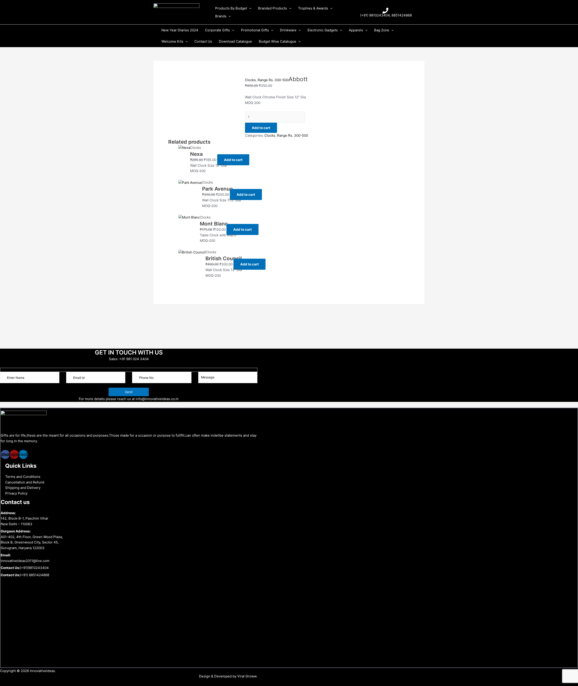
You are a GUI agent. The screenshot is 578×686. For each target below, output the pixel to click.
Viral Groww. (246, 676)
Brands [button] (220, 16)
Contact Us (203, 41)
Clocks (250, 80)
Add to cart (261, 128)
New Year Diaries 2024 (179, 30)
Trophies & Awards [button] (313, 8)
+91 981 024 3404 (134, 359)
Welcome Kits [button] (172, 41)
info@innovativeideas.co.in (157, 399)
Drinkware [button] (288, 30)
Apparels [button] (356, 30)
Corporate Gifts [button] (217, 30)
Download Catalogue (235, 41)
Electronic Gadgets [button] (323, 30)
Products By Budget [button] (231, 8)
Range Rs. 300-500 (273, 80)
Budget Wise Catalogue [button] (277, 41)
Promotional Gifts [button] (255, 30)
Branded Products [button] (272, 8)
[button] (249, 8)
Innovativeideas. (43, 671)
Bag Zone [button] (381, 30)
